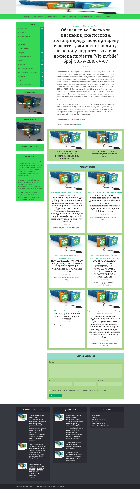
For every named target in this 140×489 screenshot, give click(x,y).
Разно (96, 26)
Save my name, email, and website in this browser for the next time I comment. (78, 390)
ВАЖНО (107, 256)
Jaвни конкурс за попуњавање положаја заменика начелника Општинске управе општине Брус (74, 456)
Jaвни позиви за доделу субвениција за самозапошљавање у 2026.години (74, 445)
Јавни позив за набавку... (30, 103)
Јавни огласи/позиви (57, 192)
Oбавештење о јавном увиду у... (30, 130)
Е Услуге (98, 17)
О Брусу (26, 17)
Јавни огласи (91, 192)
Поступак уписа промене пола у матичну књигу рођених (66, 316)
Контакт (109, 17)
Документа (38, 17)
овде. (83, 119)
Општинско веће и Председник (110, 258)
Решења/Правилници (105, 313)
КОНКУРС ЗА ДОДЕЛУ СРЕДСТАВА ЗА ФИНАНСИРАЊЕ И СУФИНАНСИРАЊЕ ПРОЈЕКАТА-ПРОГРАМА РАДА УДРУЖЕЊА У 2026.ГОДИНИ (104, 268)
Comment (52, 362)
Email (76, 381)
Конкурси (114, 256)
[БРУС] (70, 7)
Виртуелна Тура (85, 17)
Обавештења (88, 26)
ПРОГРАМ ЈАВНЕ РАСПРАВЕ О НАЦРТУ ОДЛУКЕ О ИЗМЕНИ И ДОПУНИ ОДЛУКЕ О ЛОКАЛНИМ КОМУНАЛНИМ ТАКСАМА (67, 266)
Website (101, 381)
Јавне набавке (52, 17)
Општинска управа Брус (67, 195)
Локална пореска (69, 17)
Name (52, 381)
